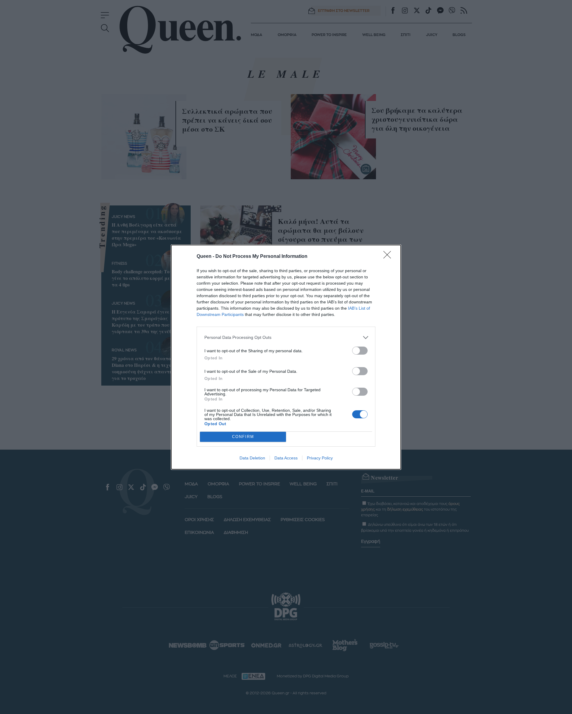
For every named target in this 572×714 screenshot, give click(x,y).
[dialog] (286, 357)
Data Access (286, 458)
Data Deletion (252, 458)
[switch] (360, 351)
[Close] (389, 256)
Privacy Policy (320, 458)
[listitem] (286, 337)
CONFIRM (243, 436)
